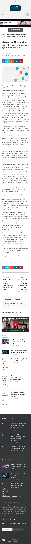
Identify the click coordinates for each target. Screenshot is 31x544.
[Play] (4, 330)
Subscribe (18, 529)
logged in (15, 303)
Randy (16, 55)
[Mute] (24, 330)
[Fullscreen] (27, 330)
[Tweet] (7, 61)
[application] (15, 324)
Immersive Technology (8, 51)
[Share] (4, 61)
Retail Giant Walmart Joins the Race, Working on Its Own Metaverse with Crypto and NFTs (8, 283)
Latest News (18, 51)
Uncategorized (6, 53)
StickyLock (16, 541)
